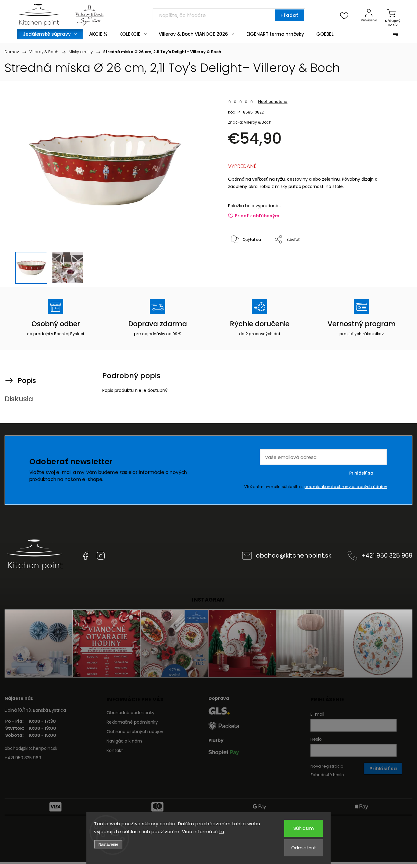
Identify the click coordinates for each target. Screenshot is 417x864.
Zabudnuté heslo (327, 774)
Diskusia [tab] (19, 399)
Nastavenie (108, 844)
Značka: (249, 122)
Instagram (100, 555)
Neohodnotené (272, 101)
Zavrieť (381, 259)
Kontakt (115, 750)
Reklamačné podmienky (132, 722)
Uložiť (242, 258)
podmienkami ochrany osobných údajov (345, 486)
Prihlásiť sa (361, 473)
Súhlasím (303, 828)
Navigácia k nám (124, 741)
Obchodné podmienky (130, 713)
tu (221, 831)
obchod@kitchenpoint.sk (294, 555)
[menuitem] (50, 34)
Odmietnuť (303, 847)
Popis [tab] (27, 380)
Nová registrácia (326, 766)
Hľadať (289, 15)
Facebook (85, 555)
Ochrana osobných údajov (135, 731)
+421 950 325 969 (386, 555)
